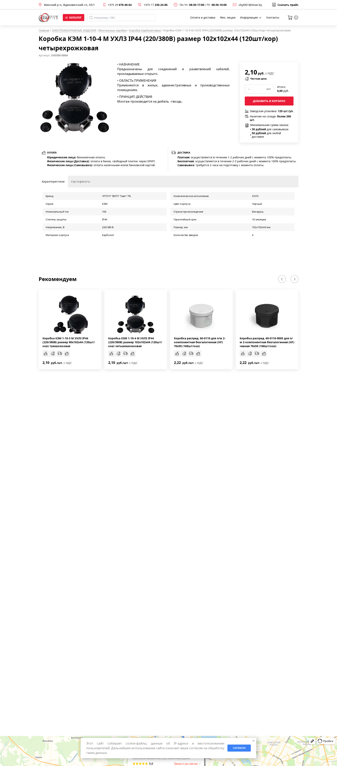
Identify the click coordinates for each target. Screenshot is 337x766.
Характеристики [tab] (53, 181)
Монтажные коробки (112, 30)
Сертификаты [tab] (80, 181)
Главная (44, 30)
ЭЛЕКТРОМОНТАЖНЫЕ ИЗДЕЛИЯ (74, 30)
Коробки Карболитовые (145, 30)
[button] (282, 279)
